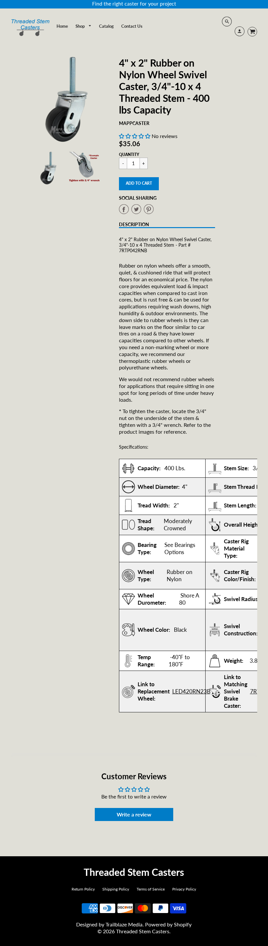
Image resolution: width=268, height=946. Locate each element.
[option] (66, 99)
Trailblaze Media (124, 924)
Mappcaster (134, 123)
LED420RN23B (191, 691)
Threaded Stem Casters (134, 872)
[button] (134, 136)
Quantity (129, 154)
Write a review (134, 814)
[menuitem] (62, 26)
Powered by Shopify (168, 924)
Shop (80, 26)
